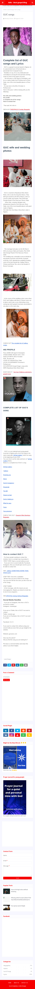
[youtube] (17, 735)
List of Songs (10, 9)
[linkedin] (5, 730)
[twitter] (17, 730)
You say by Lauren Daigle (18, 906)
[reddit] (23, 730)
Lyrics (18, 974)
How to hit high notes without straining (19, 890)
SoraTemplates (13, 986)
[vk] (5, 735)
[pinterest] (29, 730)
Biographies (18, 965)
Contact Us (24, 982)
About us (16, 982)
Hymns (18, 968)
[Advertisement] (16, 834)
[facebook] (11, 730)
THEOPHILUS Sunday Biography (20, 109)
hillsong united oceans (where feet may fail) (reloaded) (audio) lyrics (21, 899)
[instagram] (11, 735)
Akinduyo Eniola (8, 18)
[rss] (29, 735)
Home (4, 9)
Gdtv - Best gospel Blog (17, 2)
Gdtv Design (22, 986)
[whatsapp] (23, 735)
